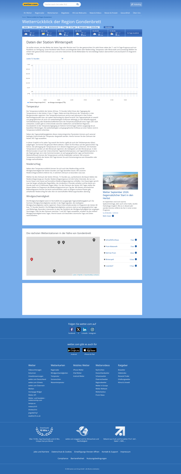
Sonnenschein (56, 379)
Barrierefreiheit (77, 458)
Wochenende (53, 27)
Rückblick (108, 27)
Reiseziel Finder (123, 376)
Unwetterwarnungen (35, 376)
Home (24, 17)
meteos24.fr (32, 406)
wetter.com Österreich (36, 385)
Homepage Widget (35, 392)
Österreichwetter (102, 379)
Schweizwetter (101, 376)
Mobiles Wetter (81, 365)
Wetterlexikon (101, 392)
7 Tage (64, 27)
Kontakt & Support (110, 451)
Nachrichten (100, 370)
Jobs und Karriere (41, 451)
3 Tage (43, 27)
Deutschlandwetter (102, 373)
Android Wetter (78, 376)
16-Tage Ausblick (133, 33)
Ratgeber (123, 365)
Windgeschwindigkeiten (59, 373)
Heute (26, 27)
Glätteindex (122, 373)
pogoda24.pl (32, 413)
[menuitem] (27, 13)
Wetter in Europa (102, 385)
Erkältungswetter (124, 379)
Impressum (125, 451)
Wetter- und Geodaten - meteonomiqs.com (36, 399)
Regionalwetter (101, 382)
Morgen (34, 27)
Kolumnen (32, 373)
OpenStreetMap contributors (92, 275)
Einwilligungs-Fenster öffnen (86, 451)
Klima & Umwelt (124, 382)
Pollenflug (94, 27)
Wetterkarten (58, 365)
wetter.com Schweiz (35, 382)
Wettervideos (103, 365)
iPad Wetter (77, 373)
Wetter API (32, 395)
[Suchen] (77, 4)
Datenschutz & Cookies (62, 451)
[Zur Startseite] (30, 4)
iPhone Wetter (78, 370)
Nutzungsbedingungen (97, 458)
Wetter (32, 365)
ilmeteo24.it (32, 410)
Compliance (63, 458)
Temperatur (55, 376)
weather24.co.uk (34, 416)
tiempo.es (32, 403)
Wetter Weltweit (101, 389)
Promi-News (100, 395)
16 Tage (73, 27)
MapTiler (80, 275)
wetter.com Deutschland (37, 379)
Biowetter (121, 370)
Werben (31, 389)
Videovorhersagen (34, 370)
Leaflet (74, 275)
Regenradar (83, 27)
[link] (27, 13)
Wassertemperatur (57, 382)
